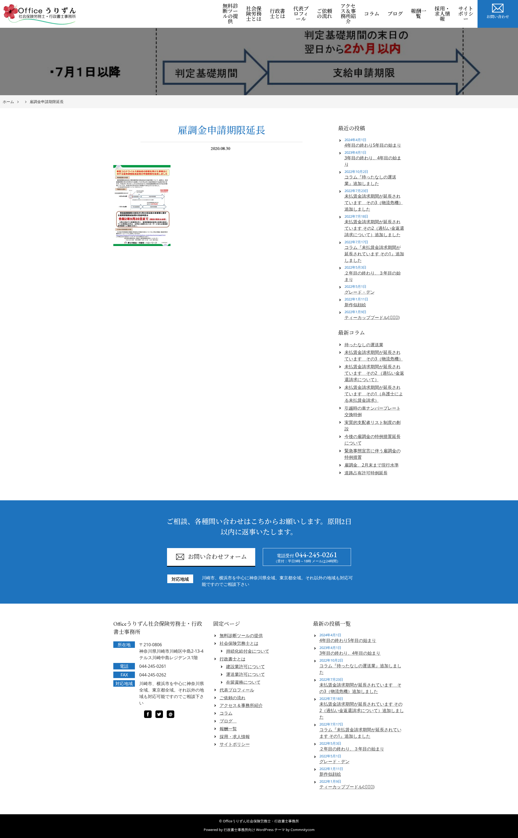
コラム (371, 14)
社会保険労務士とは (253, 13)
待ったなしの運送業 (364, 345)
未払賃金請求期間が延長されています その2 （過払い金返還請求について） (374, 373)
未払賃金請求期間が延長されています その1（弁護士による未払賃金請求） (374, 393)
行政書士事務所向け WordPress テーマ (254, 829)
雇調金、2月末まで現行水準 (372, 465)
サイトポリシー (465, 13)
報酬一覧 (418, 14)
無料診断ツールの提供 (230, 14)
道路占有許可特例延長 (366, 473)
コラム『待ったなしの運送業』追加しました (370, 180)
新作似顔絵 (355, 305)
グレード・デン (360, 292)
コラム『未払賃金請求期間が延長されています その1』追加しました (374, 253)
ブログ (397, 14)
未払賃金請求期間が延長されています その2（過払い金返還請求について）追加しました (374, 228)
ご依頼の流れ (324, 14)
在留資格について (243, 682)
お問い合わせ (497, 16)
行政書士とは (277, 14)
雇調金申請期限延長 (47, 102)
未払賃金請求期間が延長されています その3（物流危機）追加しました (374, 202)
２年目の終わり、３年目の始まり (373, 276)
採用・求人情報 (442, 13)
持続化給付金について (247, 651)
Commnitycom (303, 829)
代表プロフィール (301, 13)
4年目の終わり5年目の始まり (373, 145)
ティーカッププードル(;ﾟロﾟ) (372, 317)
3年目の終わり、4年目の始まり (373, 161)
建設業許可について (245, 666)
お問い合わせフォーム (217, 557)
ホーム (8, 102)
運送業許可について (245, 674)
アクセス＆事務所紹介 (348, 14)
